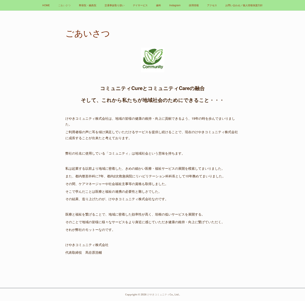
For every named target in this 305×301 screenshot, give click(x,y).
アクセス (212, 5)
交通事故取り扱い (114, 5)
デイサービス (140, 5)
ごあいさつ (64, 5)
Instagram (175, 5)
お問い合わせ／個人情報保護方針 (244, 5)
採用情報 (194, 5)
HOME (46, 5)
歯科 (158, 5)
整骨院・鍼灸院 (87, 5)
